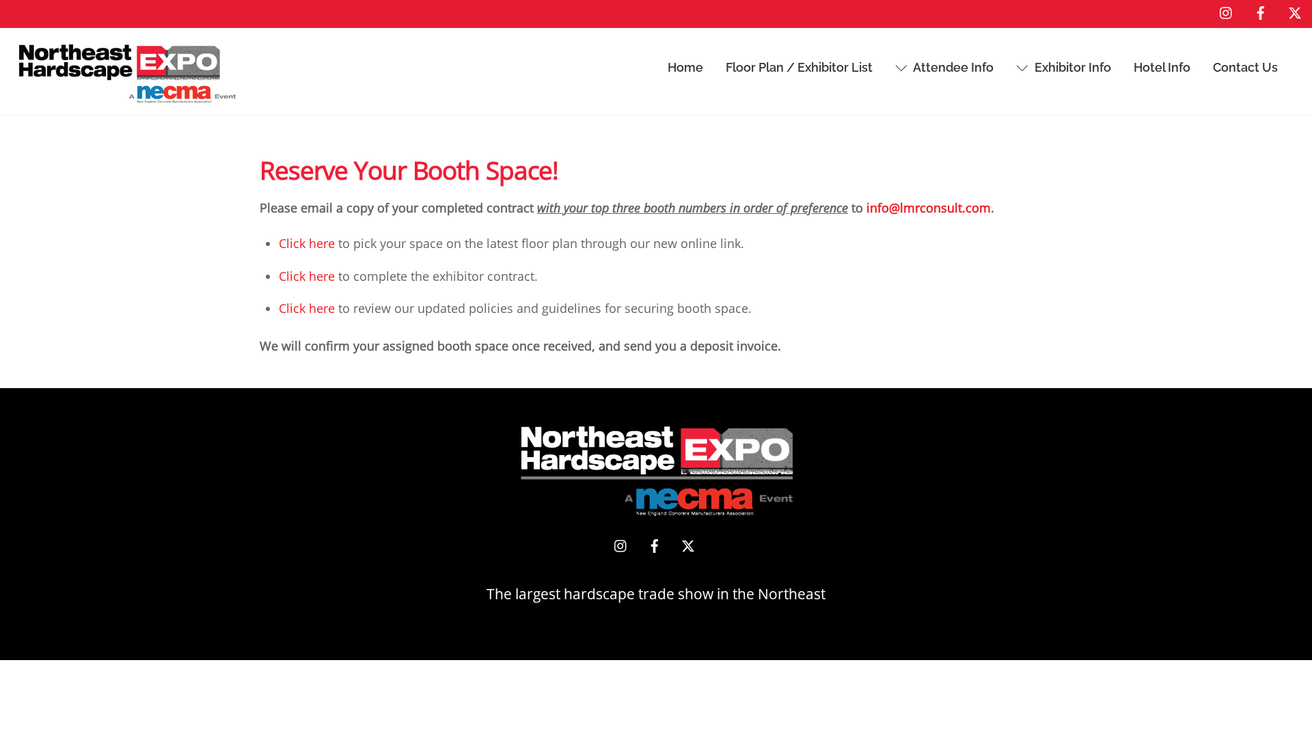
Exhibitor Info (1071, 67)
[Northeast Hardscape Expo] (127, 95)
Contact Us (1245, 67)
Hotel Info (1162, 67)
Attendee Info (952, 67)
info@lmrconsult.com (928, 208)
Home (685, 67)
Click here (307, 243)
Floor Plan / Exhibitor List (799, 67)
